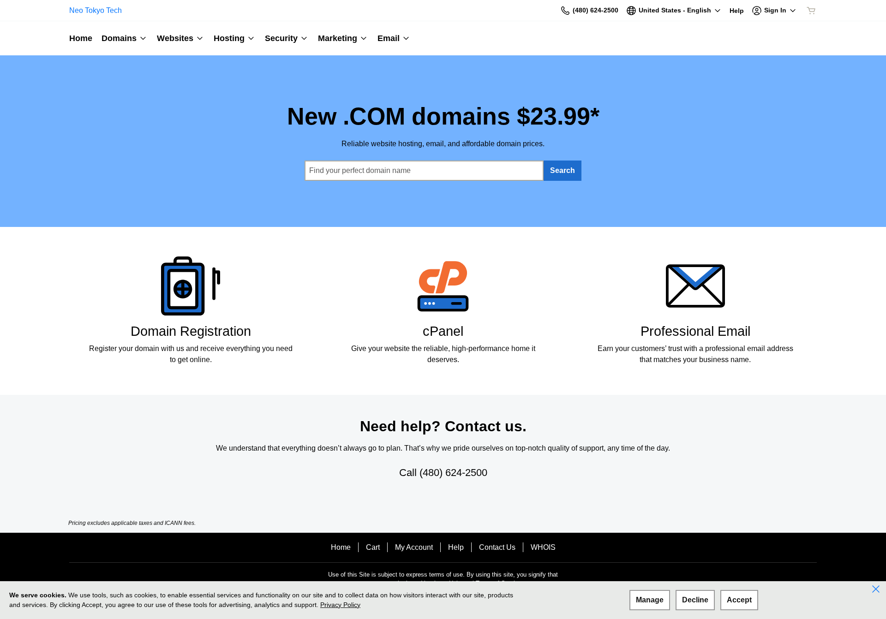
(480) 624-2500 (453, 472)
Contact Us (497, 547)
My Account (414, 547)
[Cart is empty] (811, 11)
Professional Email (695, 331)
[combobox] (424, 170)
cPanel (443, 331)
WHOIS (543, 547)
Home (341, 547)
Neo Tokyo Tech (95, 10)
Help (456, 547)
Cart (373, 547)
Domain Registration (191, 331)
